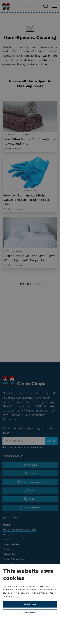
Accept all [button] (30, 604)
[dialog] (30, 592)
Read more (8, 596)
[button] (30, 613)
